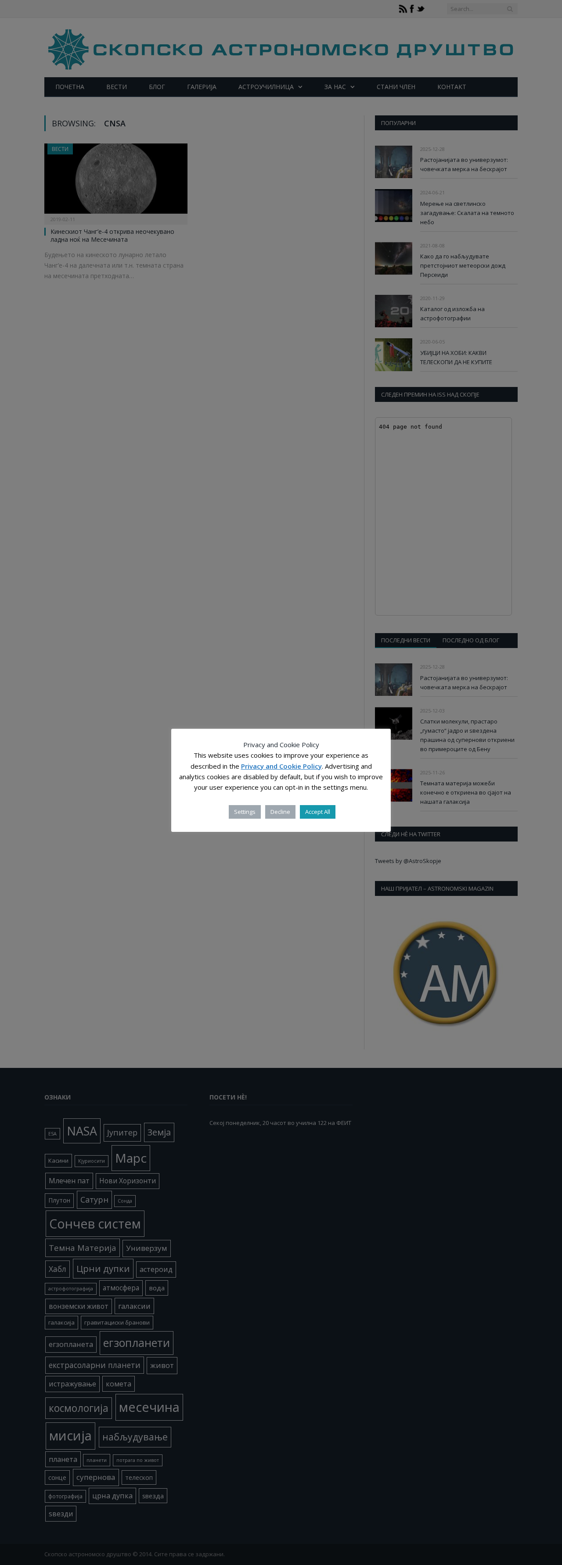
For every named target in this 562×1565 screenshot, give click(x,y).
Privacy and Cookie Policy (281, 766)
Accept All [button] (317, 812)
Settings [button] (245, 812)
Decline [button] (280, 812)
